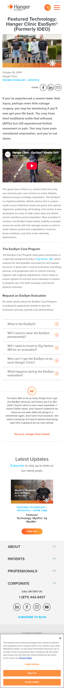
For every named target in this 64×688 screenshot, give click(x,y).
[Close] (60, 638)
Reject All (32, 673)
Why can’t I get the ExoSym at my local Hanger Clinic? (30, 360)
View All (32, 531)
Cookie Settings (32, 664)
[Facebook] (43, 87)
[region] (32, 661)
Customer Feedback (32, 633)
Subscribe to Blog (32, 617)
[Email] (58, 87)
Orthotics (33, 80)
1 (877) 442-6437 (32, 597)
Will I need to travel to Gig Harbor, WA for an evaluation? (30, 348)
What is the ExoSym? (21, 324)
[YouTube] (46, 607)
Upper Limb (40, 510)
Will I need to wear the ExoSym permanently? (28, 335)
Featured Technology (14, 80)
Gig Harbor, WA (44, 259)
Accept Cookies (32, 682)
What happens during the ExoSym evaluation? (30, 373)
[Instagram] (37, 607)
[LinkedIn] (50, 87)
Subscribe (17, 466)
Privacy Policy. (25, 658)
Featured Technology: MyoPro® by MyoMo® (32, 518)
